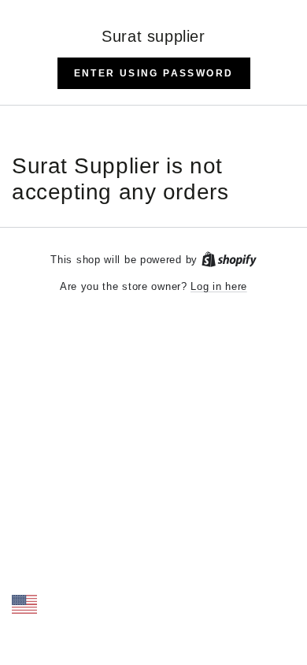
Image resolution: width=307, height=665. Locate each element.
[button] (153, 73)
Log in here (218, 286)
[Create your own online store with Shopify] (229, 260)
